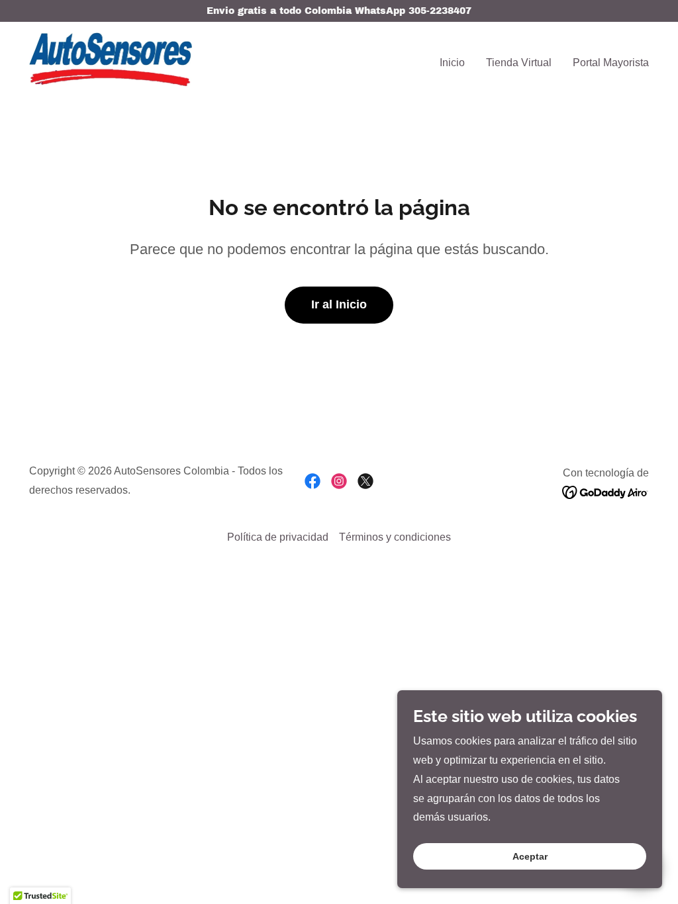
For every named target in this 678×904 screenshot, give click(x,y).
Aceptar (530, 856)
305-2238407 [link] (440, 11)
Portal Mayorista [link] (611, 62)
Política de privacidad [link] (277, 537)
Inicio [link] (452, 62)
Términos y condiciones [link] (395, 537)
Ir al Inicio (339, 304)
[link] (110, 60)
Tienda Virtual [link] (519, 62)
